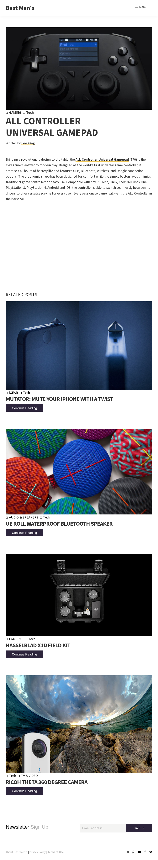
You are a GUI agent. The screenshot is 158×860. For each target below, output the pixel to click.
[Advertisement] (79, 240)
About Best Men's (16, 852)
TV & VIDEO (29, 775)
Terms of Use (56, 852)
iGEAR (13, 392)
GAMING (15, 112)
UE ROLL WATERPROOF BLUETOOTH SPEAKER (59, 523)
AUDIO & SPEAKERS (23, 517)
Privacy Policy (37, 852)
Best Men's (20, 8)
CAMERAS (16, 639)
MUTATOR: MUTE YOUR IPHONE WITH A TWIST (59, 398)
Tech (30, 112)
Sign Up (27, 827)
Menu (142, 7)
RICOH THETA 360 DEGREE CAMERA (46, 782)
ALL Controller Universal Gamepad (102, 159)
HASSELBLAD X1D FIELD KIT (38, 645)
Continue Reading (24, 408)
